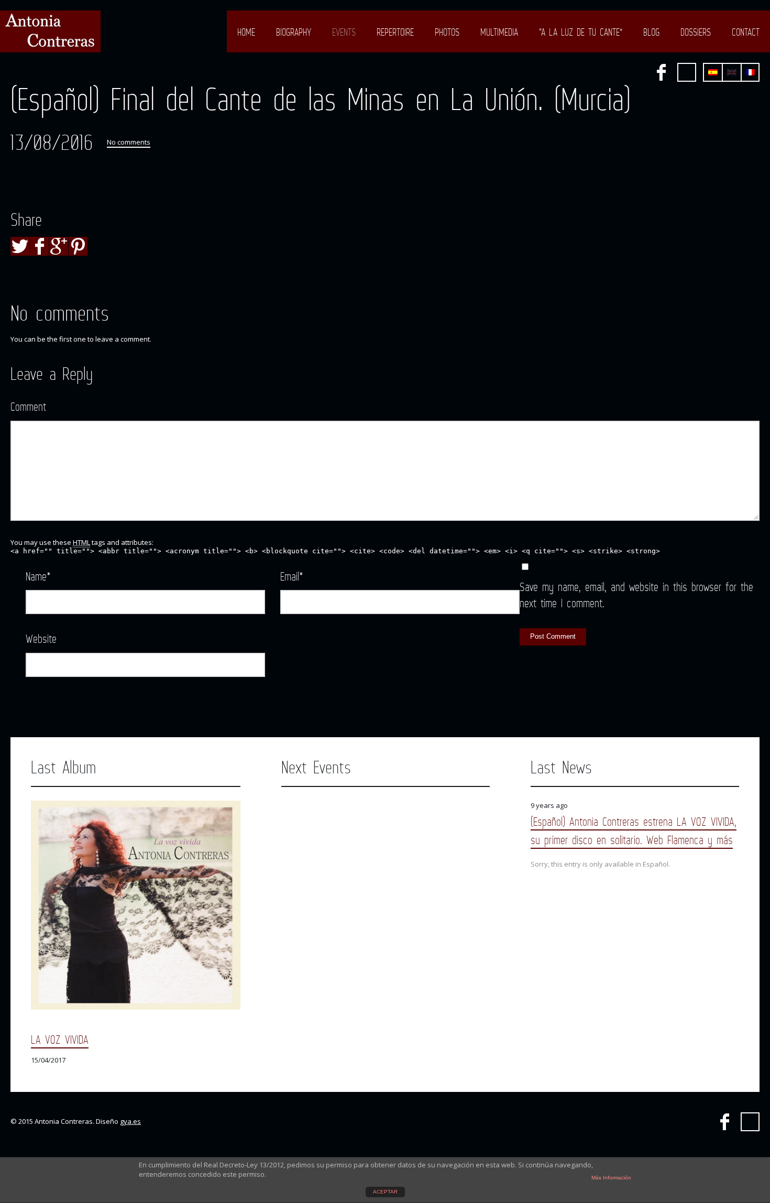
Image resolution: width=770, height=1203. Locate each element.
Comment (28, 406)
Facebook (661, 72)
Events (344, 32)
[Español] (713, 72)
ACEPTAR (385, 1192)
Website (41, 638)
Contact (746, 32)
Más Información (611, 1177)
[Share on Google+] (58, 246)
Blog (651, 32)
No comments (128, 142)
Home (246, 32)
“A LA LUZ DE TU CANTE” (580, 32)
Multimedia (499, 32)
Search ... (686, 72)
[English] (732, 72)
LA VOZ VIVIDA (60, 1039)
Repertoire (395, 32)
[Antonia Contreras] (50, 31)
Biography (293, 32)
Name (38, 576)
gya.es (130, 1121)
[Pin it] (78, 246)
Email (291, 576)
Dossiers (695, 32)
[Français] (750, 72)
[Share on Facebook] (39, 246)
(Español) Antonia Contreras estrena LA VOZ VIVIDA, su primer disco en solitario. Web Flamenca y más (633, 830)
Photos (447, 32)
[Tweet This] (19, 246)
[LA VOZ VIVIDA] (135, 905)
